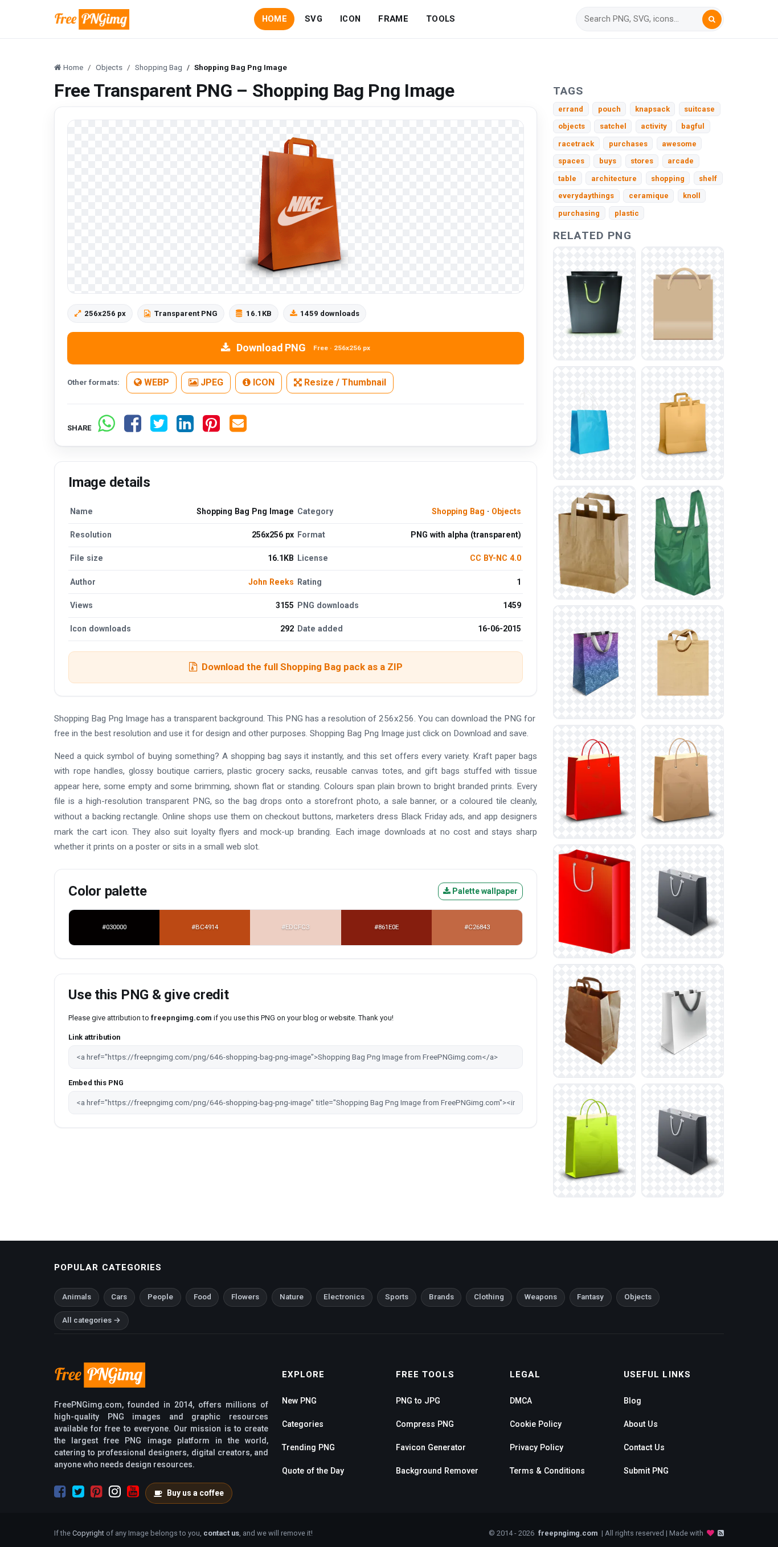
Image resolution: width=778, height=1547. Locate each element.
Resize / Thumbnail (344, 382)
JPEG (210, 382)
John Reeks (271, 581)
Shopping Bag (458, 511)
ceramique (649, 195)
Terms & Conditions (547, 1471)
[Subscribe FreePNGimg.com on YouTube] (133, 1492)
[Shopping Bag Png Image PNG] (594, 303)
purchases (628, 143)
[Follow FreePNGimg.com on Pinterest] (97, 1492)
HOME (274, 19)
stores (641, 161)
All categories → (91, 1320)
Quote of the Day (313, 1471)
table (567, 178)
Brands (441, 1296)
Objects (506, 511)
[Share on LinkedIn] (185, 428)
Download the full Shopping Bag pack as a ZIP (302, 666)
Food (202, 1296)
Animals (76, 1296)
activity (654, 126)
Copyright (88, 1533)
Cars (119, 1296)
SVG (313, 19)
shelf (708, 178)
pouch (609, 109)
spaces (571, 161)
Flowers (245, 1296)
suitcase (699, 109)
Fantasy (590, 1296)
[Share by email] (238, 428)
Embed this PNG (96, 1082)
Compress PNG (425, 1424)
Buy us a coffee (195, 1492)
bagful (693, 126)
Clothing (489, 1296)
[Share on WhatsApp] (106, 428)
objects (571, 126)
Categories (303, 1424)
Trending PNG (308, 1447)
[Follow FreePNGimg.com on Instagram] (115, 1492)
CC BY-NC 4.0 (495, 558)
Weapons (541, 1296)
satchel (613, 126)
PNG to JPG (418, 1401)
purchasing (579, 213)
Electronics (344, 1296)
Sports (396, 1296)
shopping (668, 178)
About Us (641, 1424)
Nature (292, 1296)
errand (570, 109)
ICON (350, 19)
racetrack (576, 143)
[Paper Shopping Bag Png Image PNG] (682, 303)
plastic (627, 213)
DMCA (521, 1401)
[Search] (712, 19)
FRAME (393, 19)
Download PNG (303, 348)
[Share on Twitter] (159, 428)
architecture (614, 178)
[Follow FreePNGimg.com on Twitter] (78, 1492)
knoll (692, 195)
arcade (681, 161)
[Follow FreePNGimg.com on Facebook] (60, 1492)
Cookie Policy (536, 1424)
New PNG (299, 1401)
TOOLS (440, 19)
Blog (632, 1401)
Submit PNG (646, 1471)
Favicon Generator (431, 1447)
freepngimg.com (567, 1533)
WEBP (155, 382)
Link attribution (94, 1037)
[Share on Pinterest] (211, 428)
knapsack (652, 109)
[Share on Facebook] (132, 428)
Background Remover (437, 1471)
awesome (679, 143)
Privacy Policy (536, 1447)
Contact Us (644, 1447)
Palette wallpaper (484, 891)
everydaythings (586, 195)
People (160, 1296)
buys (607, 161)
